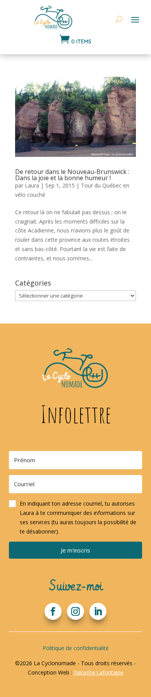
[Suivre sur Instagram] (75, 611)
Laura (32, 185)
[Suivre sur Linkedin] (97, 611)
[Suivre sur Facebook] (53, 611)
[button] (75, 517)
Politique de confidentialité (76, 648)
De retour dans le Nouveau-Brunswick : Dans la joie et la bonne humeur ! (72, 174)
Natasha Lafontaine (99, 672)
